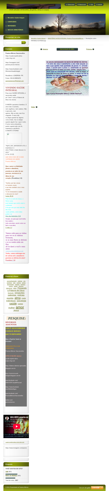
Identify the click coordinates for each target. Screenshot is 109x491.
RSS (92, 4)
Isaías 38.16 (9, 196)
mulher (11, 308)
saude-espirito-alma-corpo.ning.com (15, 442)
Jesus (16, 310)
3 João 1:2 (9, 227)
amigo (24, 283)
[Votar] (11, 474)
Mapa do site (82, 4)
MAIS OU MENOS (11, 475)
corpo (20, 304)
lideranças (9, 288)
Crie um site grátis (84, 488)
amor (20, 307)
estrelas (20, 281)
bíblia (14, 288)
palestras (12, 295)
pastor (16, 286)
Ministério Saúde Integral (38, 38)
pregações (19, 293)
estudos (17, 284)
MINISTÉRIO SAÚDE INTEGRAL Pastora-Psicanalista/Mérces (65, 38)
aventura (9, 283)
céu (24, 281)
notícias (20, 295)
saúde (13, 303)
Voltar (33, 107)
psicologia (21, 301)
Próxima (89, 49)
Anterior (45, 49)
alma (18, 298)
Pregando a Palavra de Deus (17, 289)
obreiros (21, 286)
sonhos (19, 283)
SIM (7, 471)
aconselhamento (12, 281)
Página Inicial (71, 4)
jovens (11, 286)
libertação (11, 293)
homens (23, 284)
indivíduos (11, 301)
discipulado (10, 284)
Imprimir (100, 4)
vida (14, 283)
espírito (10, 298)
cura (24, 298)
